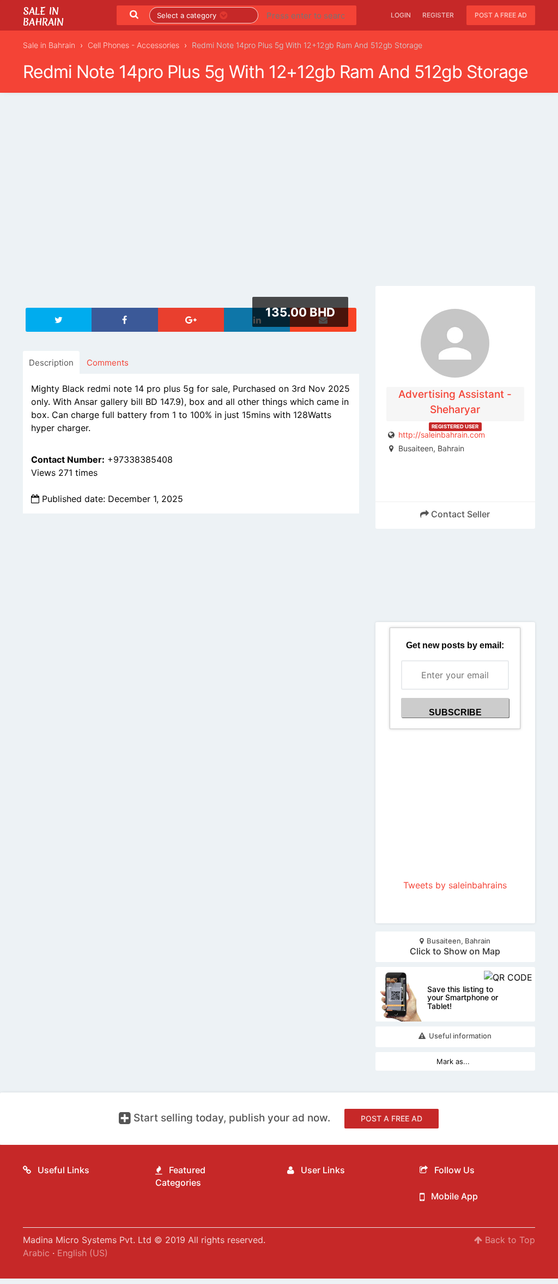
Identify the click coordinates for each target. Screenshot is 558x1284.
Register (438, 15)
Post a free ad (501, 15)
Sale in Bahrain (43, 16)
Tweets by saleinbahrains (455, 885)
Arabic (36, 1252)
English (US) (82, 1252)
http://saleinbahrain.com (441, 434)
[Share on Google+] (191, 320)
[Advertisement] (279, 196)
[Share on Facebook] (124, 320)
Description (51, 362)
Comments (108, 362)
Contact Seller (459, 514)
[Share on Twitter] (59, 320)
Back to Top (508, 1239)
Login (401, 15)
